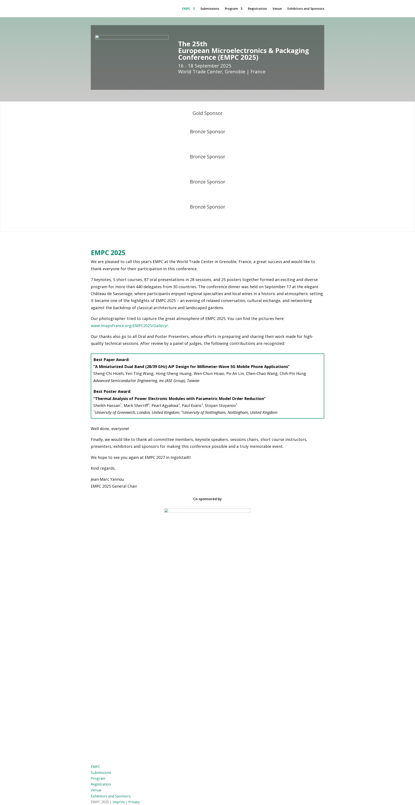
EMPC (186, 9)
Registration (257, 9)
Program (231, 9)
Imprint (119, 802)
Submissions (209, 9)
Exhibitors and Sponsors (305, 9)
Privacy (134, 802)
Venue (277, 9)
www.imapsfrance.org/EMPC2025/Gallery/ (129, 325)
